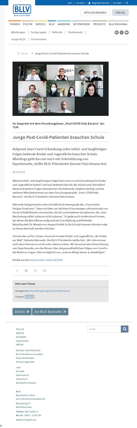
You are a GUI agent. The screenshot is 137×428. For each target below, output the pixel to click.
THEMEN (15, 24)
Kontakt (117, 2)
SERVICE (41, 24)
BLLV (52, 24)
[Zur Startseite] (21, 10)
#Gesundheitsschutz (59, 290)
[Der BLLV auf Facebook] (117, 32)
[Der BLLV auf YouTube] (127, 32)
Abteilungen (18, 32)
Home (24, 53)
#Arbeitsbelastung (39, 290)
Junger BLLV (18, 39)
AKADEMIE (64, 24)
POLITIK (27, 24)
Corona (29, 296)
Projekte (99, 24)
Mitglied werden (95, 12)
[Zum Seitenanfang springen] (1, 426)
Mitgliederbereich (100, 2)
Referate (57, 32)
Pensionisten (38, 39)
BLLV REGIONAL (118, 24)
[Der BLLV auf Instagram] (122, 32)
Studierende (75, 32)
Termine (80, 2)
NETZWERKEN (81, 24)
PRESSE (120, 12)
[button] (17, 271)
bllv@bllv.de (29, 419)
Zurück (20, 311)
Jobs (69, 2)
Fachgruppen (38, 32)
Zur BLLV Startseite (48, 311)
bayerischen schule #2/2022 (46, 260)
